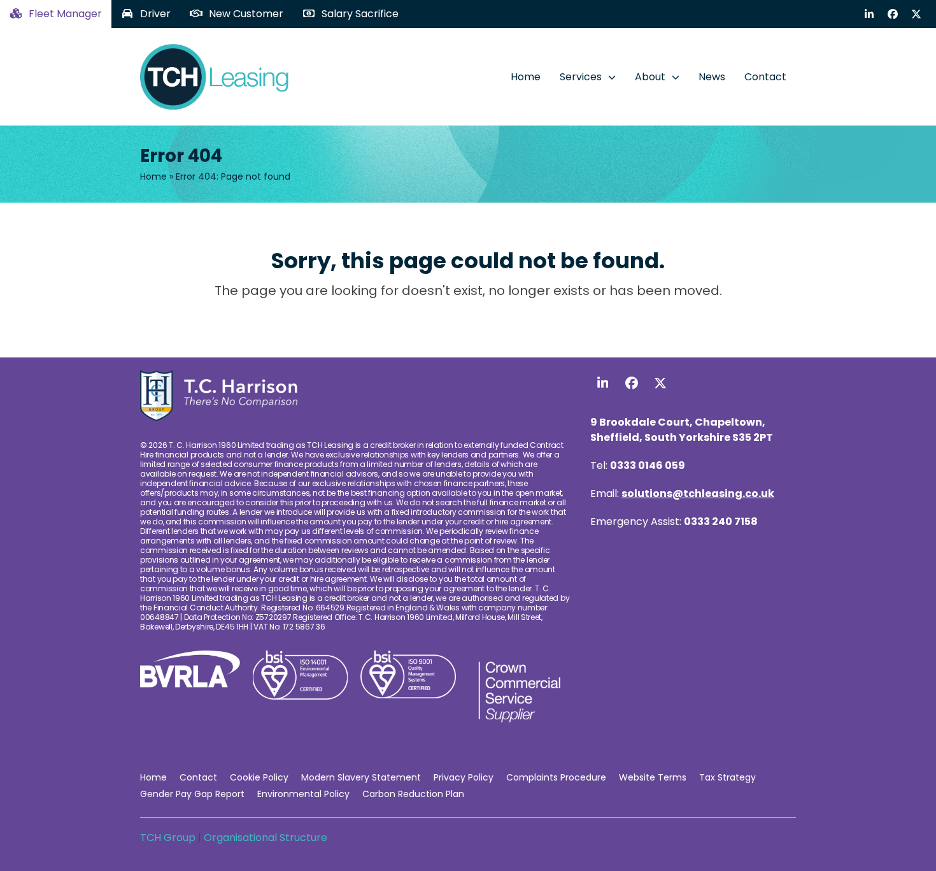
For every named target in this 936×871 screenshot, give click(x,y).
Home (153, 176)
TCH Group (169, 837)
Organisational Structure (265, 837)
